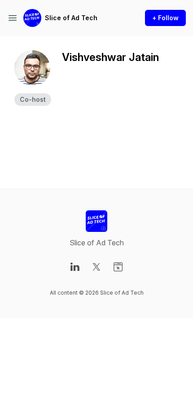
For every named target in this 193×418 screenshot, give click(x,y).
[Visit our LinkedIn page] (74, 266)
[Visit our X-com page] (96, 266)
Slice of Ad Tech (71, 18)
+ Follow (165, 18)
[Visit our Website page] (118, 266)
